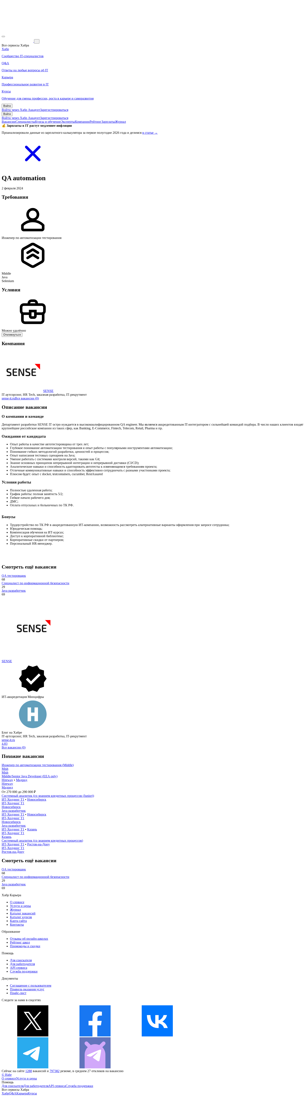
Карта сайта (18, 921)
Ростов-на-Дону (38, 844)
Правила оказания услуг (27, 989)
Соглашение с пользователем (30, 985)
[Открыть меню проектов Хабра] (3, 36)
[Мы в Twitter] (33, 1035)
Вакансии (9, 121)
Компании (82, 121)
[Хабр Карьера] (18, 41)
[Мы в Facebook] (95, 1035)
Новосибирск (36, 799)
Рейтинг (95, 121)
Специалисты (25, 121)
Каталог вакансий (22, 913)
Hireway (7, 780)
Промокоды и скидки (25, 946)
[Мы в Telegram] (33, 1067)
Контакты (17, 924)
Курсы (32, 1093)
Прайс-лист (18, 993)
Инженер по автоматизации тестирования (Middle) (38, 765)
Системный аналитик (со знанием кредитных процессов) (42, 840)
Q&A (12, 1093)
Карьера (22, 1093)
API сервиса (18, 967)
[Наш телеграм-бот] (95, 1067)
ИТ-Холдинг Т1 (13, 799)
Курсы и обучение (48, 121)
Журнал (120, 121)
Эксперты (68, 121)
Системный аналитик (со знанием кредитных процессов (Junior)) (48, 795)
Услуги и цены (20, 906)
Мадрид (21, 780)
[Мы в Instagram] (219, 1035)
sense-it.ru (8, 398)
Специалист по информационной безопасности (35, 583)
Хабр (5, 1093)
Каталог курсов (21, 917)
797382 (55, 1071)
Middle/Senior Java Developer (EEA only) (29, 776)
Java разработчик (14, 590)
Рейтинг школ (20, 942)
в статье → (150, 132)
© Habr (7, 1074)
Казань (32, 829)
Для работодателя (22, 964)
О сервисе (17, 902)
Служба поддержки (24, 971)
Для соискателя (21, 960)
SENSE (48, 391)
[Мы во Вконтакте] (157, 1035)
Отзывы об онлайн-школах (29, 938)
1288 (28, 1071)
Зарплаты (108, 121)
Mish (5, 769)
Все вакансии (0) (27, 398)
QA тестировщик (14, 575)
